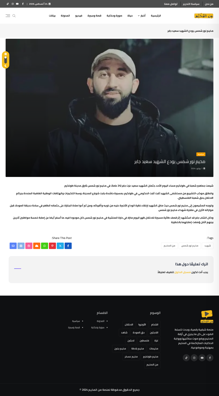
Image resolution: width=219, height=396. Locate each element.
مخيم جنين (120, 348)
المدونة (65, 15)
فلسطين (144, 340)
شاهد (124, 332)
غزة (156, 340)
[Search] (14, 15)
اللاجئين (154, 332)
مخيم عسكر (131, 356)
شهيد (207, 246)
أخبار (143, 15)
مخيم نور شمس (189, 246)
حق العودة (139, 332)
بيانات (52, 15)
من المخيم (169, 246)
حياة (130, 15)
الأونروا (142, 324)
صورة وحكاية (114, 15)
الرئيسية (156, 15)
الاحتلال (129, 324)
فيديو (78, 15)
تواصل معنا (170, 3)
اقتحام (154, 324)
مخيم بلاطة (137, 348)
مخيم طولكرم (150, 356)
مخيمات (153, 348)
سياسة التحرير (191, 3)
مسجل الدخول (182, 272)
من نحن (209, 3)
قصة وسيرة (94, 15)
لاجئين (130, 340)
